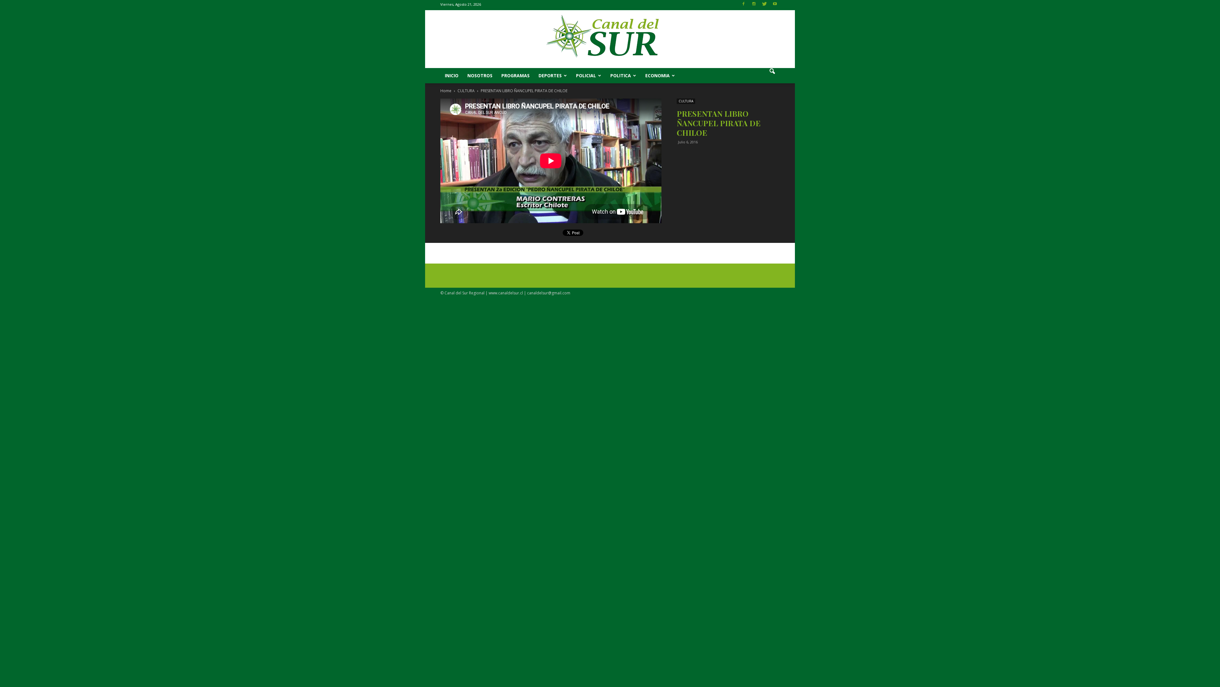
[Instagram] (754, 6)
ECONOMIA (657, 75)
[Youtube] (775, 6)
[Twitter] (764, 6)
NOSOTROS (479, 75)
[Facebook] (743, 6)
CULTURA (686, 101)
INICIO (451, 75)
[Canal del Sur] (610, 39)
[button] (772, 75)
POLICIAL (586, 75)
